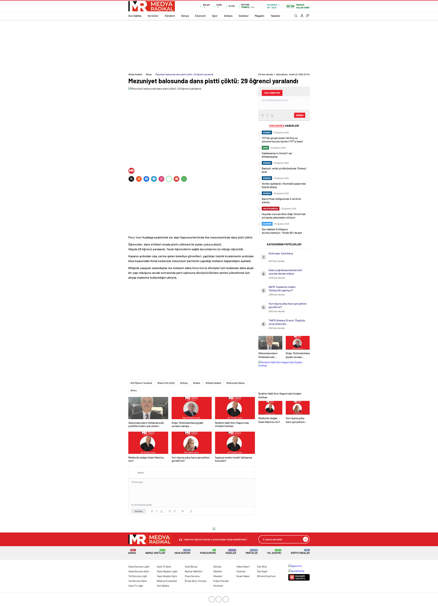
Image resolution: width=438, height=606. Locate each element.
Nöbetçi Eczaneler (167, 580)
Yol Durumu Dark (137, 580)
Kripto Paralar (300, 551)
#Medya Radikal (213, 383)
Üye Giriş (262, 566)
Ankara (228, 15)
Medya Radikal (135, 74)
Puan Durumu (208, 551)
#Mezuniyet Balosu (235, 383)
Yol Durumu (274, 551)
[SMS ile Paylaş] (184, 179)
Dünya (185, 15)
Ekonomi (200, 15)
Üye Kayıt (262, 571)
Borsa (132, 551)
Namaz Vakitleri (155, 551)
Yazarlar (275, 15)
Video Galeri (242, 566)
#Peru (134, 390)
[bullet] (174, 511)
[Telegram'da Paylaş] (154, 179)
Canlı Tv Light (135, 585)
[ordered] (169, 511)
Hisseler (231, 551)
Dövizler (217, 571)
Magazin (259, 15)
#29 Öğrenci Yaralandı (141, 383)
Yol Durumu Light (137, 576)
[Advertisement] (219, 46)
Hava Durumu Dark (138, 571)
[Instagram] (161, 179)
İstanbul (243, 15)
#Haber (196, 383)
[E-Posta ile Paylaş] (176, 179)
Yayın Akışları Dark (167, 576)
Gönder (139, 511)
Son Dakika (134, 15)
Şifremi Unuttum (266, 576)
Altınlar (217, 566)
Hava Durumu (182, 551)
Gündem (170, 15)
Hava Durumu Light (139, 566)
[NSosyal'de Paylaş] (139, 179)
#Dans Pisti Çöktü (166, 383)
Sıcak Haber (243, 576)
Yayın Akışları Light (167, 571)
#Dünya (184, 383)
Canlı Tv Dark (164, 566)
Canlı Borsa (191, 566)
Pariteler (252, 551)
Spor (215, 15)
